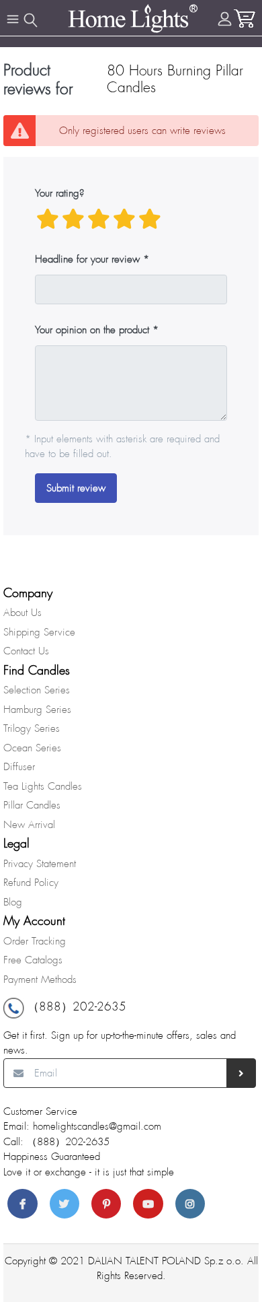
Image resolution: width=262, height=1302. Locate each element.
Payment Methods (40, 979)
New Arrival (29, 824)
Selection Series (36, 690)
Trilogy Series (31, 728)
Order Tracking (34, 941)
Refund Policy (30, 882)
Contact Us (26, 651)
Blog (12, 902)
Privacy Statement (39, 863)
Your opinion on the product (92, 330)
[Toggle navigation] (12, 19)
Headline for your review (87, 259)
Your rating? (59, 193)
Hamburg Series (37, 709)
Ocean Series (32, 748)
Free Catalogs (32, 960)
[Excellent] (150, 219)
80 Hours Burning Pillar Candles (175, 79)
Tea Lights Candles (42, 786)
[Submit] (241, 1073)
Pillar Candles (31, 805)
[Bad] (47, 219)
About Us (22, 612)
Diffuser (19, 767)
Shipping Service (39, 632)
